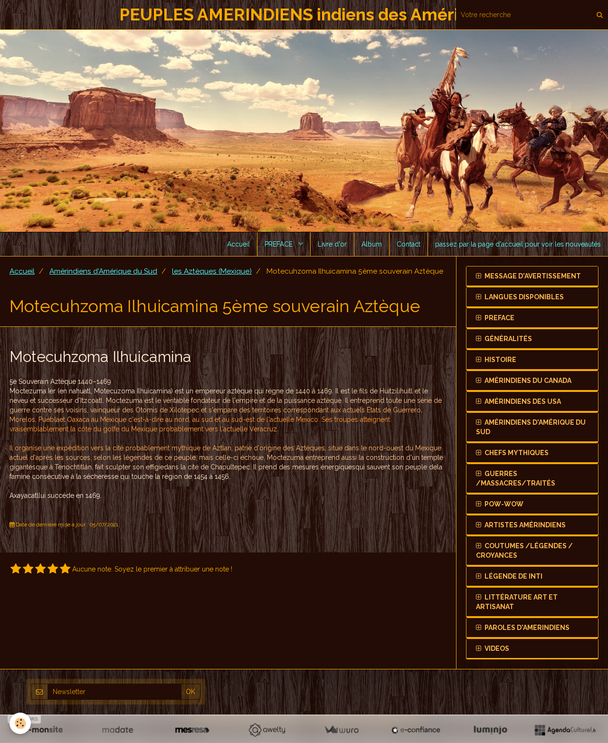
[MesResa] (192, 729)
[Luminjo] (490, 729)
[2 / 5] (28, 569)
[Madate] (117, 729)
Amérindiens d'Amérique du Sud (103, 271)
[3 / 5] (40, 569)
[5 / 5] (65, 569)
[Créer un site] (43, 729)
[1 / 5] (15, 569)
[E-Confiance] (415, 729)
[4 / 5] (53, 569)
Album (371, 244)
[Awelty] (266, 729)
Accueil (238, 244)
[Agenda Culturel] (565, 729)
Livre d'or (332, 244)
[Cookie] (20, 723)
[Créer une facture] (341, 729)
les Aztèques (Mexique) (212, 271)
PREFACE (279, 244)
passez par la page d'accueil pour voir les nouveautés (518, 244)
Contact (408, 244)
